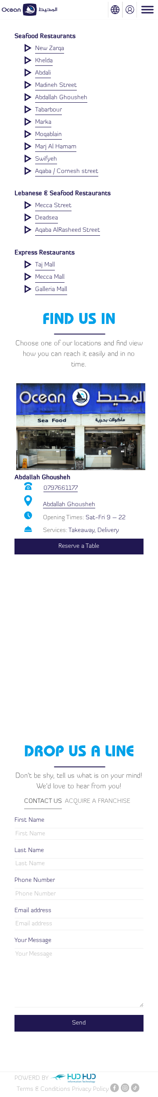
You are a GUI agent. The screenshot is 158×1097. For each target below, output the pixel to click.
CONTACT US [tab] (43, 801)
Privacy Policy (90, 1089)
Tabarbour (48, 110)
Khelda (44, 61)
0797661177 (60, 488)
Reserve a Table (78, 546)
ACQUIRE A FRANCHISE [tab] (97, 801)
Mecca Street (53, 205)
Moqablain (48, 134)
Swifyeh (46, 159)
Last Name (29, 850)
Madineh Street (56, 85)
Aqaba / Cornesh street (66, 171)
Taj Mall (45, 265)
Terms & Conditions (43, 1089)
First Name (29, 820)
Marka (43, 122)
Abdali (43, 73)
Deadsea (46, 218)
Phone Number (34, 880)
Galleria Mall (51, 289)
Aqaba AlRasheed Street (67, 230)
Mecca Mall (50, 277)
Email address (32, 910)
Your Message (32, 940)
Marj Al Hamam (55, 147)
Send (79, 1023)
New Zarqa (49, 48)
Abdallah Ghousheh (61, 97)
